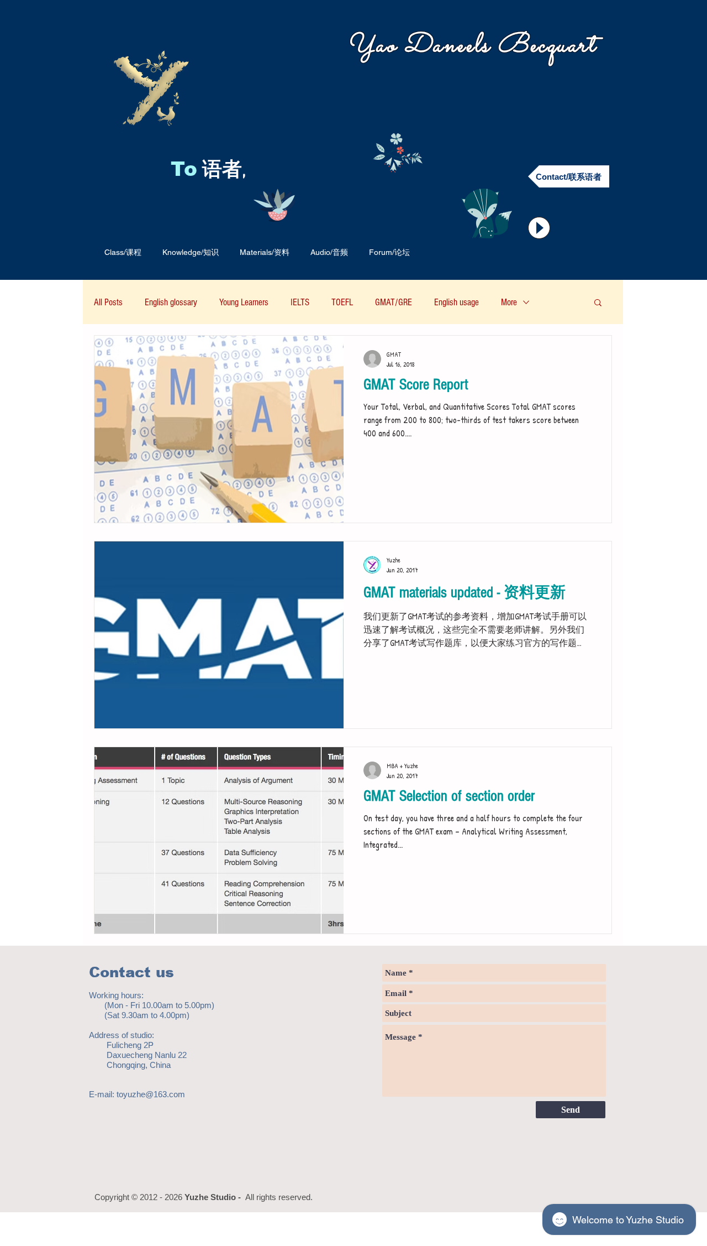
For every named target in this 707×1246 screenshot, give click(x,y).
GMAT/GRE (393, 302)
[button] (598, 303)
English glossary (171, 302)
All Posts (108, 302)
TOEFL (342, 302)
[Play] (539, 227)
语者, (226, 171)
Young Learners (243, 302)
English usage (456, 302)
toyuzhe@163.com (151, 1094)
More (509, 302)
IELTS (300, 302)
